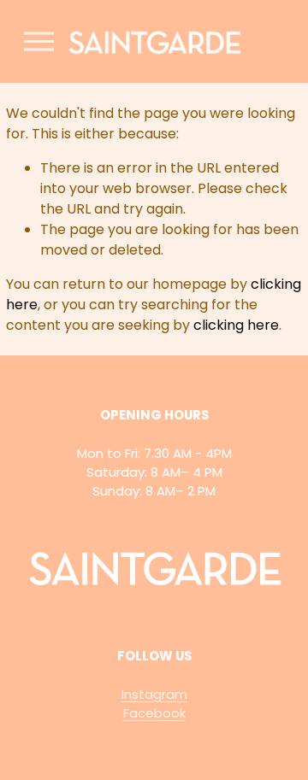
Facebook (154, 713)
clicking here (236, 325)
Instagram (154, 694)
